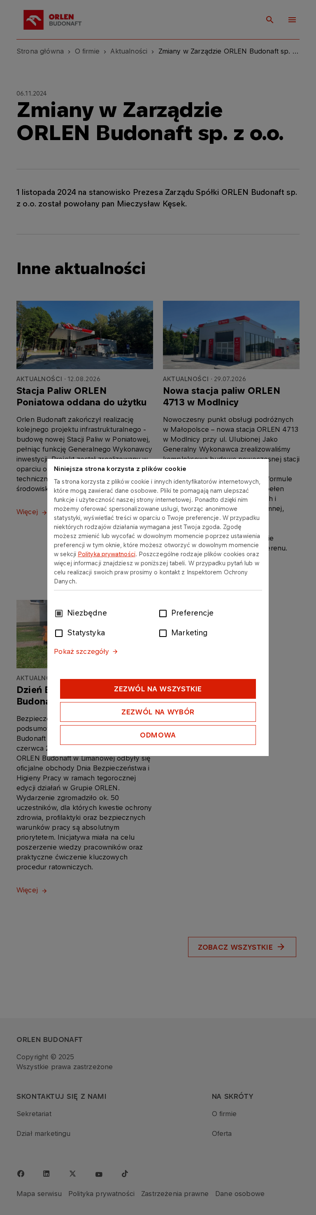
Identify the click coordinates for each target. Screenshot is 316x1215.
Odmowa (158, 735)
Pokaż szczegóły (81, 651)
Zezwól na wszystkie (158, 689)
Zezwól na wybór (158, 712)
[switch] (164, 613)
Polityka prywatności (106, 553)
